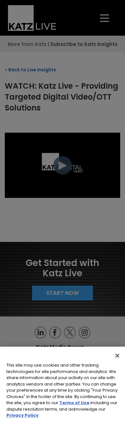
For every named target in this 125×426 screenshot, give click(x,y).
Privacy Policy (22, 415)
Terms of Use (74, 403)
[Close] (117, 356)
